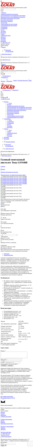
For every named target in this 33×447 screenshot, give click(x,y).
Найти (2, 445)
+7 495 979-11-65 (5, 42)
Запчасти (3, 429)
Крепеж (3, 422)
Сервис (9, 131)
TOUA (2, 203)
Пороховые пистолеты (7, 423)
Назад (10, 103)
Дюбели (3, 428)
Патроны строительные (7, 426)
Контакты (3, 415)
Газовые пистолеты (6, 416)
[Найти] (2, 11)
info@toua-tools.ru (6, 54)
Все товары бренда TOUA (8, 398)
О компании (10, 121)
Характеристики (8, 255)
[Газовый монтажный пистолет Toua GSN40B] (14, 177)
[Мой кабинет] (1, 91)
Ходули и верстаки (6, 432)
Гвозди (2, 421)
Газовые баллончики (6, 419)
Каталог (9, 104)
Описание (6, 253)
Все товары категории (7, 396)
